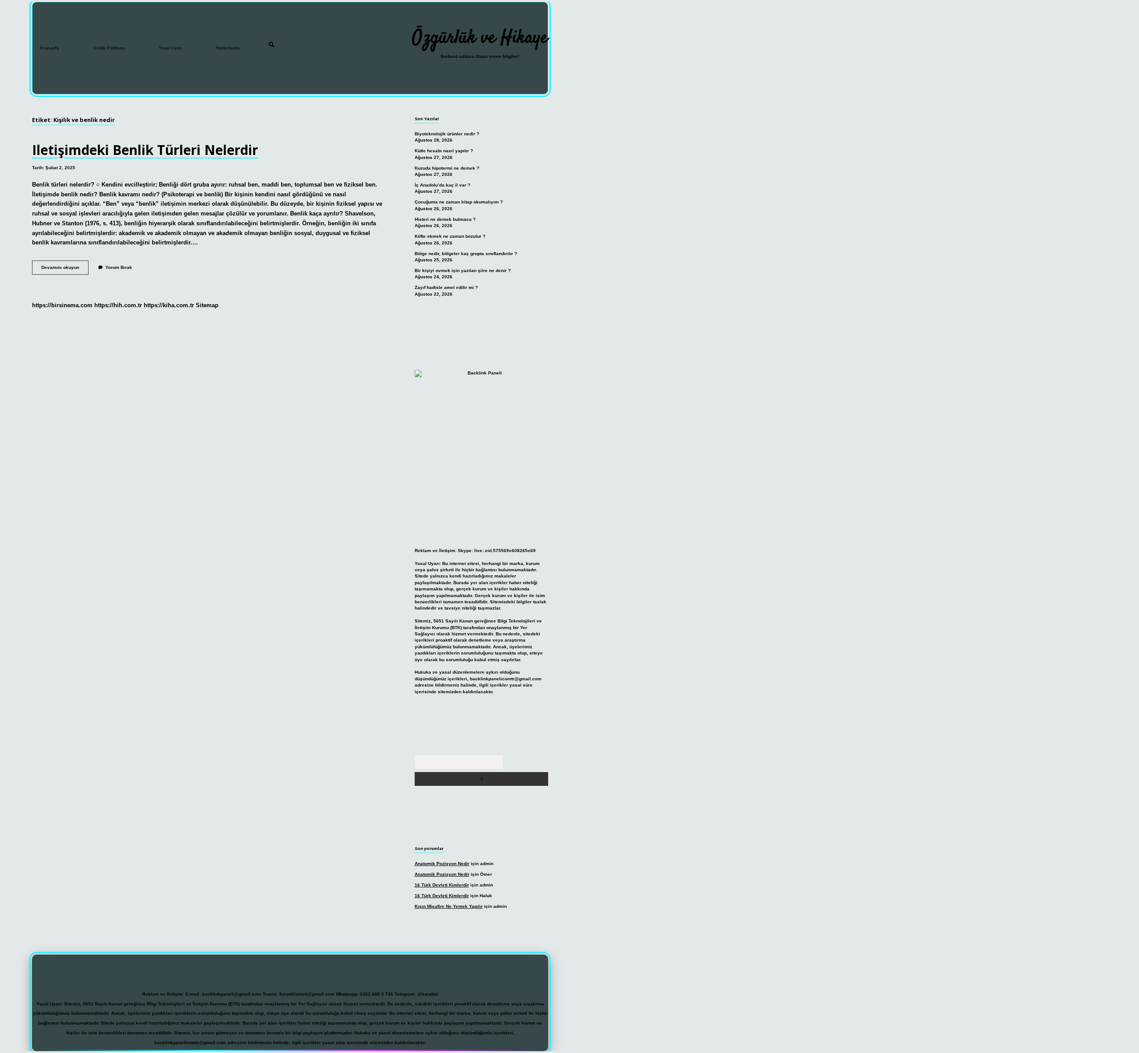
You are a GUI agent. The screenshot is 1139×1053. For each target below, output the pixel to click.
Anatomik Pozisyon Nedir (442, 863)
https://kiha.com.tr (169, 305)
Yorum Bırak (118, 267)
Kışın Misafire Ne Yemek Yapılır (449, 906)
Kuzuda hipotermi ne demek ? (447, 168)
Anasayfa (49, 47)
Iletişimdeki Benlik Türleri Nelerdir (145, 150)
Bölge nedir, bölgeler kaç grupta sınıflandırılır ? (466, 253)
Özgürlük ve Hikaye (480, 38)
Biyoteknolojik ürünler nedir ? (447, 133)
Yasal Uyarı (170, 47)
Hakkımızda (228, 47)
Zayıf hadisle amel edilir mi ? (446, 287)
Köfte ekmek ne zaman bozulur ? (450, 236)
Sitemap (207, 305)
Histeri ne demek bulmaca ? (445, 219)
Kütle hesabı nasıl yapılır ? (444, 150)
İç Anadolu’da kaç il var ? (442, 185)
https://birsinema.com (62, 305)
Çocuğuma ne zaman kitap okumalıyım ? (459, 201)
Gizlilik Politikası (109, 47)
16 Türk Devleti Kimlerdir (442, 884)
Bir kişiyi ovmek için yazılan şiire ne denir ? (463, 270)
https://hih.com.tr (118, 305)
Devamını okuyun (65, 269)
